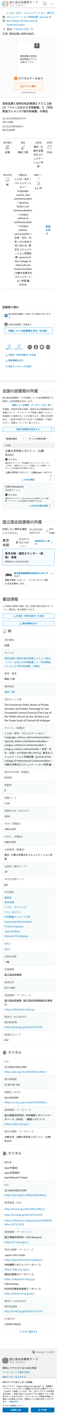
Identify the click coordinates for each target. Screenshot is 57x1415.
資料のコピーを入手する (14, 1376)
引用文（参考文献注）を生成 (22, 354)
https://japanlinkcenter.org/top (22, 1260)
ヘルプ (21, 422)
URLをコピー (19, 349)
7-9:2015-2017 (21, 29)
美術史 (8, 897)
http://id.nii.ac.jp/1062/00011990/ (23, 1209)
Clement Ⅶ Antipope (16, 936)
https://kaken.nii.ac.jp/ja (18, 1293)
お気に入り (9, 349)
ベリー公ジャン (12, 912)
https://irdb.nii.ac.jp (15, 1124)
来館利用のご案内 (42, 542)
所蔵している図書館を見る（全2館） (28, 330)
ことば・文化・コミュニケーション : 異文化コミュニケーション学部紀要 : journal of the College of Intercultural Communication (30, 18)
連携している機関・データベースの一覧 (31, 404)
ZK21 (7, 949)
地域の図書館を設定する (28, 429)
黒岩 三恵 (9, 692)
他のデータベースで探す (20, 366)
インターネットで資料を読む (16, 1372)
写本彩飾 (9, 902)
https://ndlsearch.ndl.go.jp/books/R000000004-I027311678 (28, 1222)
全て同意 (42, 1409)
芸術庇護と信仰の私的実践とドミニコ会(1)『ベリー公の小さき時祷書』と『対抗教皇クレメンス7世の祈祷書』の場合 (27, 662)
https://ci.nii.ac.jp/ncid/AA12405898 (24, 1102)
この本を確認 (28, 479)
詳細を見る (48, 230)
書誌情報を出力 (15, 360)
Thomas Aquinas (13, 926)
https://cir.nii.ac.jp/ (15, 1242)
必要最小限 (15, 1409)
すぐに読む (30, 86)
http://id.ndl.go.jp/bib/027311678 (23, 1027)
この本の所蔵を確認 (38, 505)
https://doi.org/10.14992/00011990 (24, 1072)
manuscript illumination (18, 921)
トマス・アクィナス (15, 907)
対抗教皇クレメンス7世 (17, 917)
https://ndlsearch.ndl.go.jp (19, 1009)
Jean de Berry (12, 931)
